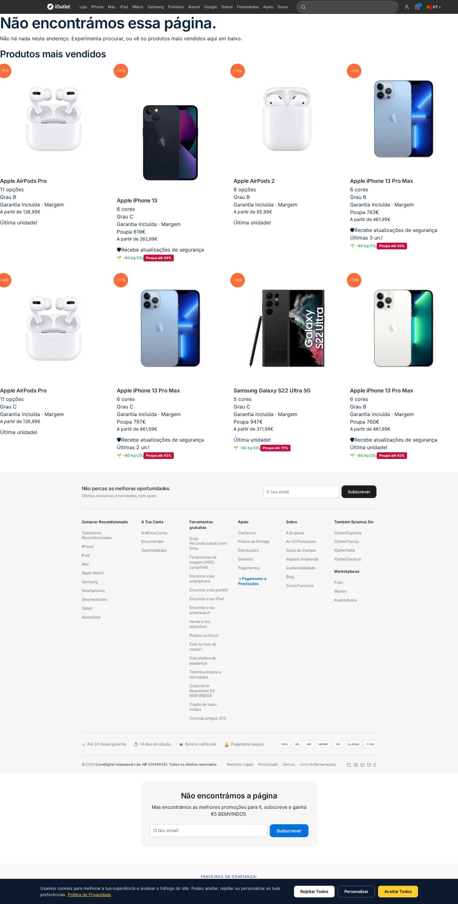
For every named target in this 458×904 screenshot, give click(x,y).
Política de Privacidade (89, 894)
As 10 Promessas (301, 541)
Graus (283, 6)
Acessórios (91, 617)
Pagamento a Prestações (252, 581)
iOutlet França (346, 541)
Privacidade (268, 764)
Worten (340, 591)
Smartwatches (94, 599)
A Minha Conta (154, 532)
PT (349, 764)
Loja (83, 6)
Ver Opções (286, 232)
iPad (124, 6)
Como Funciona (300, 585)
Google (210, 6)
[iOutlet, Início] (59, 6)
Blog (290, 576)
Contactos (247, 532)
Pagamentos (249, 567)
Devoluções (248, 550)
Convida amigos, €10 (207, 718)
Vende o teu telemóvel (199, 624)
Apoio (268, 6)
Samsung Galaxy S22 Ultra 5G (272, 390)
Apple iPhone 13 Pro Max (381, 181)
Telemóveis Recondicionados (97, 535)
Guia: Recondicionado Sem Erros (208, 543)
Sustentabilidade (300, 567)
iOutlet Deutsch (347, 559)
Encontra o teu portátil (208, 590)
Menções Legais (240, 764)
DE (355, 764)
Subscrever (289, 830)
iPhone (97, 6)
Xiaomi (194, 6)
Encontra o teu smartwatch (202, 610)
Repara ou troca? (204, 635)
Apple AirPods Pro (23, 181)
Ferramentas (248, 6)
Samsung (156, 6)
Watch (137, 6)
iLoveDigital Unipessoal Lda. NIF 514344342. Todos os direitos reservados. (156, 764)
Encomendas (152, 541)
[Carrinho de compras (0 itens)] (417, 6)
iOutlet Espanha (348, 532)
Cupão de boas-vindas (203, 707)
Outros (227, 6)
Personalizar (356, 891)
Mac (112, 6)
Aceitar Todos (398, 891)
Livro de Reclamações (318, 764)
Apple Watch (93, 573)
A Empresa (295, 532)
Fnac (338, 582)
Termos (289, 764)
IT (374, 764)
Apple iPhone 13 (137, 200)
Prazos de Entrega (254, 541)
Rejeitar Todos (314, 891)
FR (369, 764)
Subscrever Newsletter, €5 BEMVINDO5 (202, 690)
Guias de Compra (301, 550)
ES (362, 764)
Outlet (87, 608)
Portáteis (176, 6)
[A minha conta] (406, 6)
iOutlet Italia (344, 550)
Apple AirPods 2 (254, 181)
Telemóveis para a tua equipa (205, 674)
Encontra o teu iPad (206, 598)
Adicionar (53, 232)
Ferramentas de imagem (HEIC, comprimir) (203, 562)
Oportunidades (154, 550)
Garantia (245, 559)
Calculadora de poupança (202, 660)
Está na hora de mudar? (202, 647)
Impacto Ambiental (302, 559)
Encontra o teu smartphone (202, 578)
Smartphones (93, 590)
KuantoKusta (345, 600)
